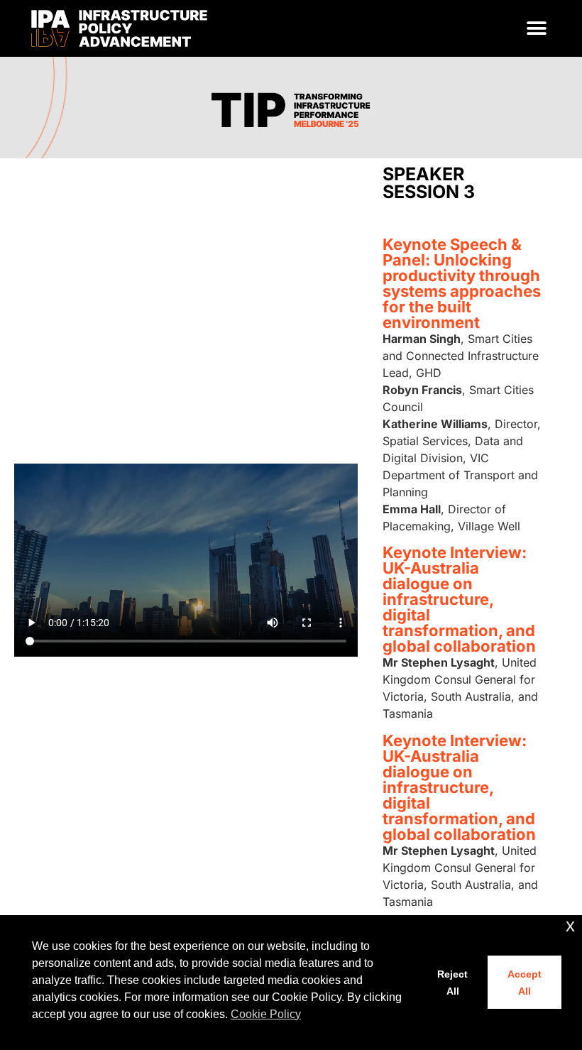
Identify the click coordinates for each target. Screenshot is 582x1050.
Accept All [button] (524, 982)
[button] (537, 29)
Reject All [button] (452, 982)
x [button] (570, 925)
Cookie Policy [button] (266, 1014)
